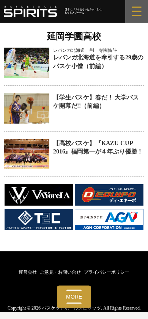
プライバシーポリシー (106, 272)
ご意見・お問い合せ (60, 272)
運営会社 (28, 272)
